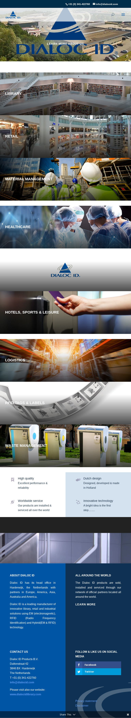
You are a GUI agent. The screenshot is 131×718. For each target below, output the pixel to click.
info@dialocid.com (22, 682)
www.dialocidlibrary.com (25, 694)
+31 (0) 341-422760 (79, 4)
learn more (85, 604)
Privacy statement (86, 701)
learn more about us (65, 43)
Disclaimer (81, 705)
